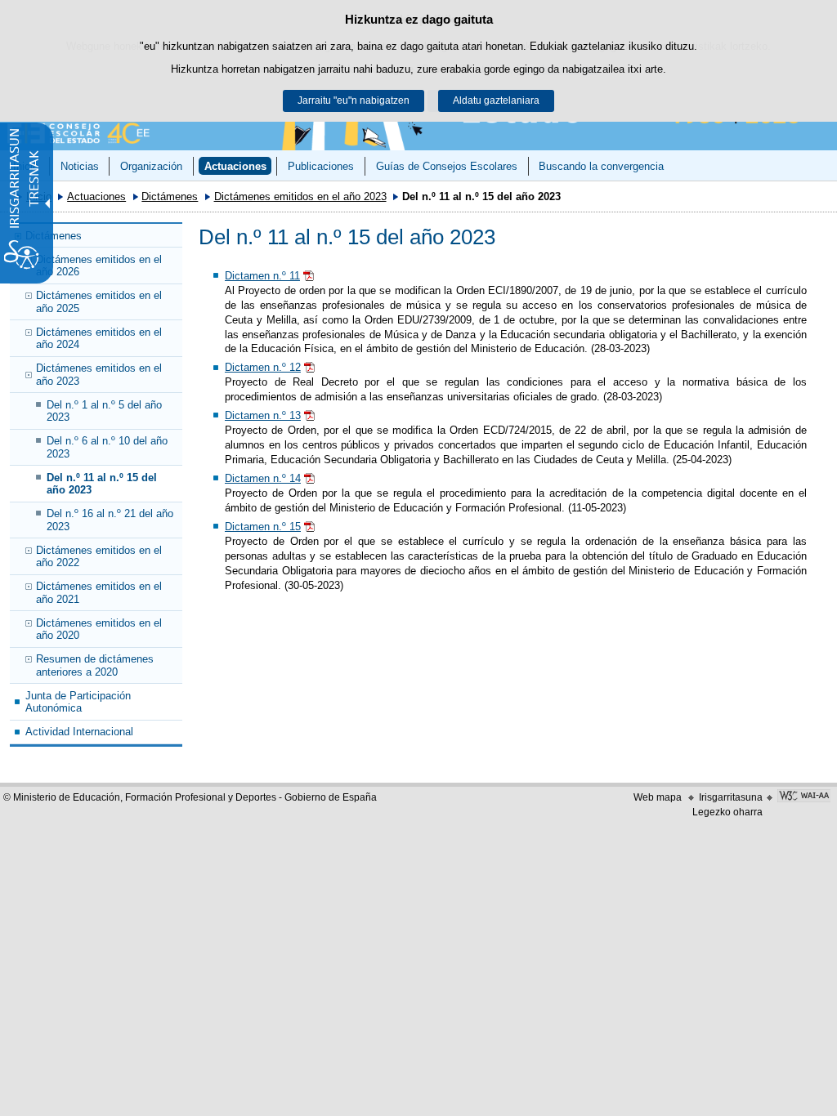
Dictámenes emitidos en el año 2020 (99, 629)
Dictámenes (169, 196)
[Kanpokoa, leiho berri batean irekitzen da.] (803, 797)
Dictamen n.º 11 (262, 276)
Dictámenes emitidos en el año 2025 (99, 301)
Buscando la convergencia (601, 166)
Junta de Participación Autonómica (78, 702)
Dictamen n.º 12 (263, 367)
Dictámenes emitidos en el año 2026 (99, 265)
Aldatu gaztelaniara (496, 100)
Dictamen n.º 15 (263, 526)
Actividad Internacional (79, 731)
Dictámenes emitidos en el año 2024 (99, 338)
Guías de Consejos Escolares (446, 166)
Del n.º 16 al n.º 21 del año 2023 (110, 519)
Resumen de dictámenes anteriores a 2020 (95, 665)
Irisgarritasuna (731, 797)
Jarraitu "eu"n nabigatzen (354, 100)
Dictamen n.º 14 (263, 478)
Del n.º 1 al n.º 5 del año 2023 (104, 411)
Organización (151, 166)
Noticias (79, 166)
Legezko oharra (727, 812)
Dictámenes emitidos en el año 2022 (99, 556)
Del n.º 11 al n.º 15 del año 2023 (102, 483)
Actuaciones (235, 166)
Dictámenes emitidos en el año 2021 (99, 592)
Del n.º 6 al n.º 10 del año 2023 (107, 447)
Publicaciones (321, 166)
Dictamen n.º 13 (263, 415)
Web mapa (657, 797)
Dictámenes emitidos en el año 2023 (300, 196)
